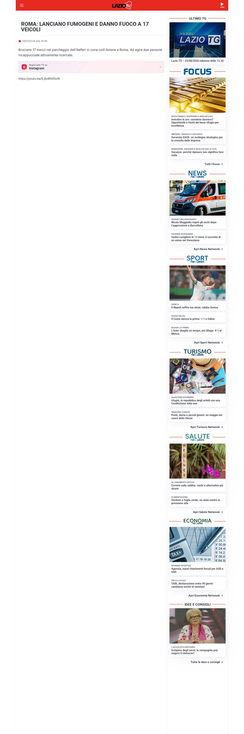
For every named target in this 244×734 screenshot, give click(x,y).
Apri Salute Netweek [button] (206, 512)
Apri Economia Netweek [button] (204, 595)
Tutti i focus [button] (212, 164)
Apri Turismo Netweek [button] (205, 427)
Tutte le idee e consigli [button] (205, 662)
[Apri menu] (21, 5)
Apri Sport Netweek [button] (207, 342)
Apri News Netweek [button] (207, 249)
